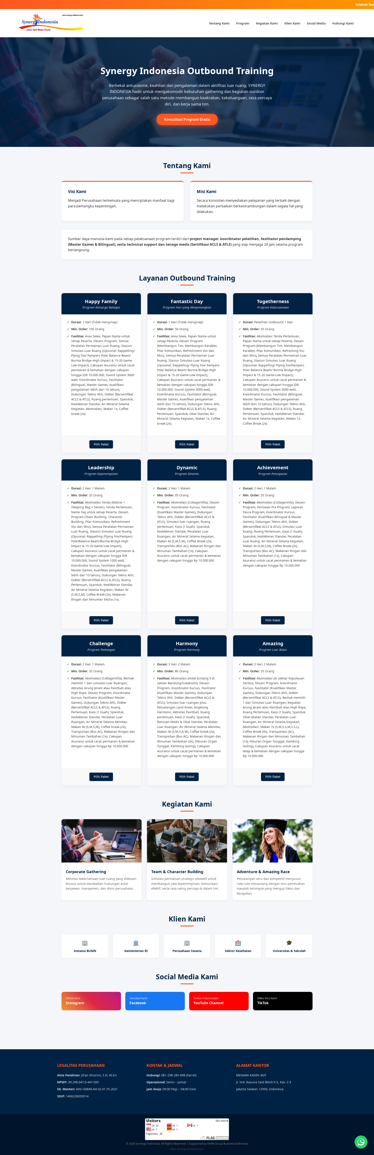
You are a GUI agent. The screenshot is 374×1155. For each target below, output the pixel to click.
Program (242, 23)
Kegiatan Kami (267, 23)
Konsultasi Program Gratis (187, 119)
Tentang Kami (219, 23)
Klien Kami (292, 23)
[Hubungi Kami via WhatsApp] (361, 1142)
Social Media (316, 23)
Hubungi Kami (343, 23)
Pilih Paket (101, 444)
